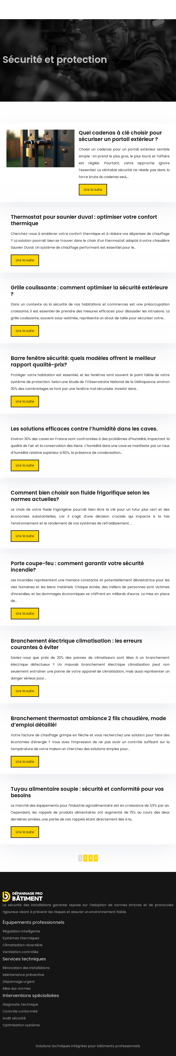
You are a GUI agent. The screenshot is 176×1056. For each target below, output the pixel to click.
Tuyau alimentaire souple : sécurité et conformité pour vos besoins (87, 792)
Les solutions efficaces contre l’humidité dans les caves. (84, 428)
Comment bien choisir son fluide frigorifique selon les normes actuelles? (80, 496)
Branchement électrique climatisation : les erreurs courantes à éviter (76, 644)
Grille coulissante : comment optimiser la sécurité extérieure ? (89, 291)
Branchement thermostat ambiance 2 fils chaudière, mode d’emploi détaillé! (88, 721)
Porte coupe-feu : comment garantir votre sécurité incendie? (77, 566)
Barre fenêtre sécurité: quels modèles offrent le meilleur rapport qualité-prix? (83, 361)
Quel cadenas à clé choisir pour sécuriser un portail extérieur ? (120, 136)
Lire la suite (93, 189)
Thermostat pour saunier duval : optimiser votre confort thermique (84, 220)
